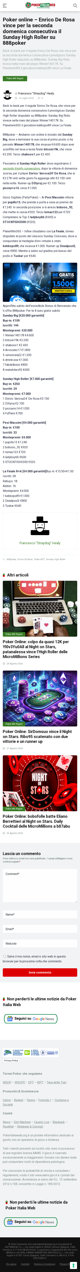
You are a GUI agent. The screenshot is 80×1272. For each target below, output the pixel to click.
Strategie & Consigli (30, 1126)
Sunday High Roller (55, 559)
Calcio (7, 1100)
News (6, 1122)
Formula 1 (45, 1100)
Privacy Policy (11, 1060)
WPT (40, 1082)
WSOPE (20, 1082)
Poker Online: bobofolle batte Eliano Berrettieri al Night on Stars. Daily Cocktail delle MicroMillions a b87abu (36, 821)
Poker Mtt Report (15, 78)
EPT (31, 1082)
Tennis (31, 1100)
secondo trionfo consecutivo (21, 168)
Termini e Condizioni (44, 1264)
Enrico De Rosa (24, 559)
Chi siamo (11, 1264)
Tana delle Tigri (56, 1082)
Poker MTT (39, 559)
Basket (18, 1100)
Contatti (25, 1264)
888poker (11, 559)
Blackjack (59, 1122)
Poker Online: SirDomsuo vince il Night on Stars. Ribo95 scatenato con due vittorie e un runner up (37, 736)
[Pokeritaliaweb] (40, 5)
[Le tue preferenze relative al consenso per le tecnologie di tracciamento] (73, 1265)
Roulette (8, 1126)
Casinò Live (41, 1122)
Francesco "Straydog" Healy (36, 93)
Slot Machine (22, 1122)
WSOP (7, 1082)
